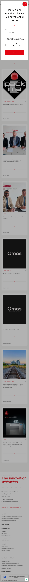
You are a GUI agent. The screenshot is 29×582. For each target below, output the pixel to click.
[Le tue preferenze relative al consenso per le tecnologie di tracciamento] (26, 579)
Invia (14, 52)
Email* (6, 29)
